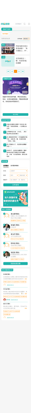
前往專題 (15, 114)
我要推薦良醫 (16, 263)
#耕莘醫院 (5, 33)
